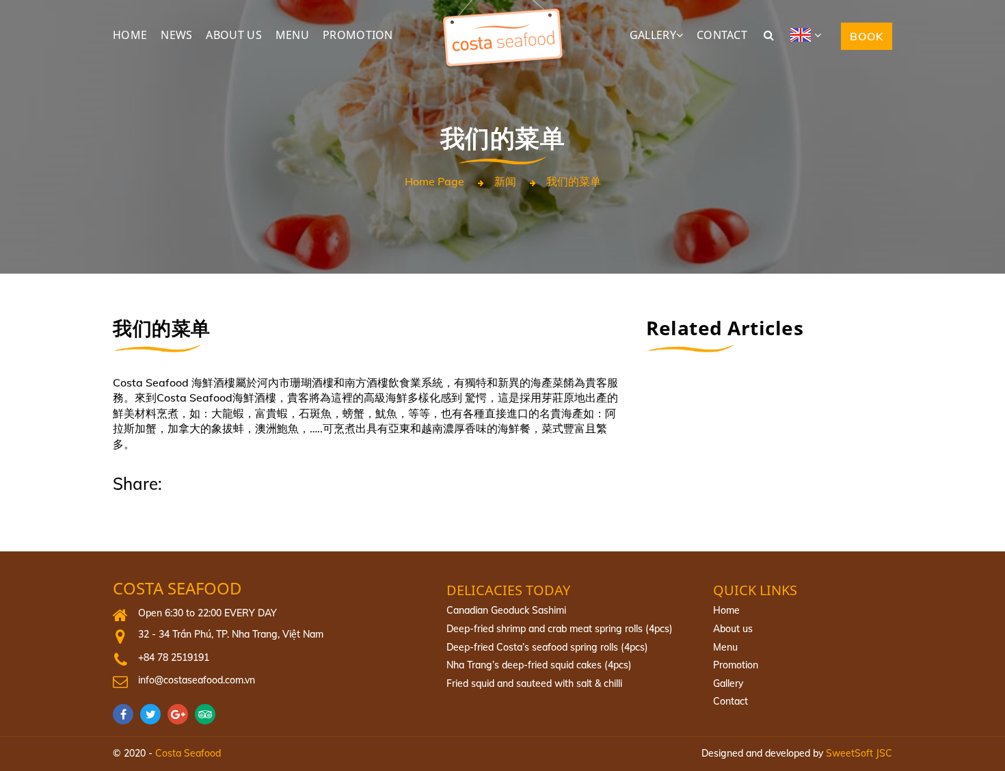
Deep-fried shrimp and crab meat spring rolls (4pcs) (559, 629)
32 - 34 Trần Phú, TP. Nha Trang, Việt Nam (230, 634)
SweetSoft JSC (859, 753)
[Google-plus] (181, 714)
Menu (725, 647)
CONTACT (722, 34)
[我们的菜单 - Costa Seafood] (502, 7)
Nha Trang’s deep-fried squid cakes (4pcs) (539, 665)
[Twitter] (154, 714)
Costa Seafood (177, 589)
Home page (434, 182)
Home (726, 610)
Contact (730, 701)
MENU (292, 34)
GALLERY (653, 34)
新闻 (505, 182)
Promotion (735, 665)
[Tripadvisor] (208, 714)
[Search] (769, 35)
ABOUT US (233, 34)
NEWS (176, 34)
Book (866, 36)
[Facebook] (126, 714)
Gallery (728, 683)
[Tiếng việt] (810, 35)
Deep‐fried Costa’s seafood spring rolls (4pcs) (547, 647)
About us (733, 629)
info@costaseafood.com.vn (196, 680)
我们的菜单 (573, 182)
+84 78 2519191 (173, 657)
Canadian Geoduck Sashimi (506, 610)
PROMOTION (358, 34)
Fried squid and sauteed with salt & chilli (534, 683)
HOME (130, 34)
